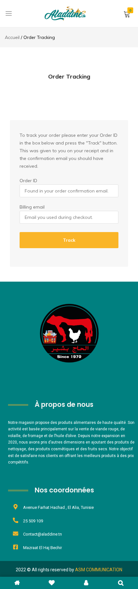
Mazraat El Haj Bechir (42, 547)
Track (69, 240)
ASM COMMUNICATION (98, 569)
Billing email (32, 207)
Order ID (28, 180)
